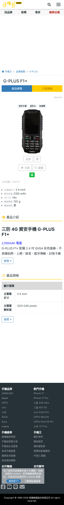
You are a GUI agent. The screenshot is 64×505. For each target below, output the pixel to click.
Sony (4, 421)
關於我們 (38, 436)
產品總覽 (17, 88)
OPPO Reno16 (41, 416)
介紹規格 (47, 88)
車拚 (37, 12)
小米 (4, 412)
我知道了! (14, 481)
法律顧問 (38, 470)
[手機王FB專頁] (3, 487)
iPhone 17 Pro (41, 398)
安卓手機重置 (8, 450)
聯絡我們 (38, 441)
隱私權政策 (39, 446)
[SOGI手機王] (12, 4)
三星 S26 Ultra (41, 402)
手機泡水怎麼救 (10, 446)
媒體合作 (38, 475)
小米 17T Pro (40, 426)
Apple (5, 398)
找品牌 (8, 12)
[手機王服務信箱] (22, 487)
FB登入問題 (40, 455)
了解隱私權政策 (32, 481)
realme (5, 426)
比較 (27, 167)
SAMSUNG (7, 393)
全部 (28, 159)
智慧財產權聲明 (42, 450)
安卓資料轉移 (8, 460)
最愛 (40, 167)
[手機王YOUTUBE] (9, 487)
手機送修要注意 (10, 441)
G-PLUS (33, 71)
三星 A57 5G (40, 407)
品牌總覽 (20, 71)
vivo (4, 407)
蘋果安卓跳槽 (8, 455)
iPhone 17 (39, 393)
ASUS (5, 416)
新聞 (23, 12)
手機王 (8, 71)
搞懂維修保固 (8, 436)
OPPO (5, 402)
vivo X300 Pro (41, 412)
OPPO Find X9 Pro (43, 421)
